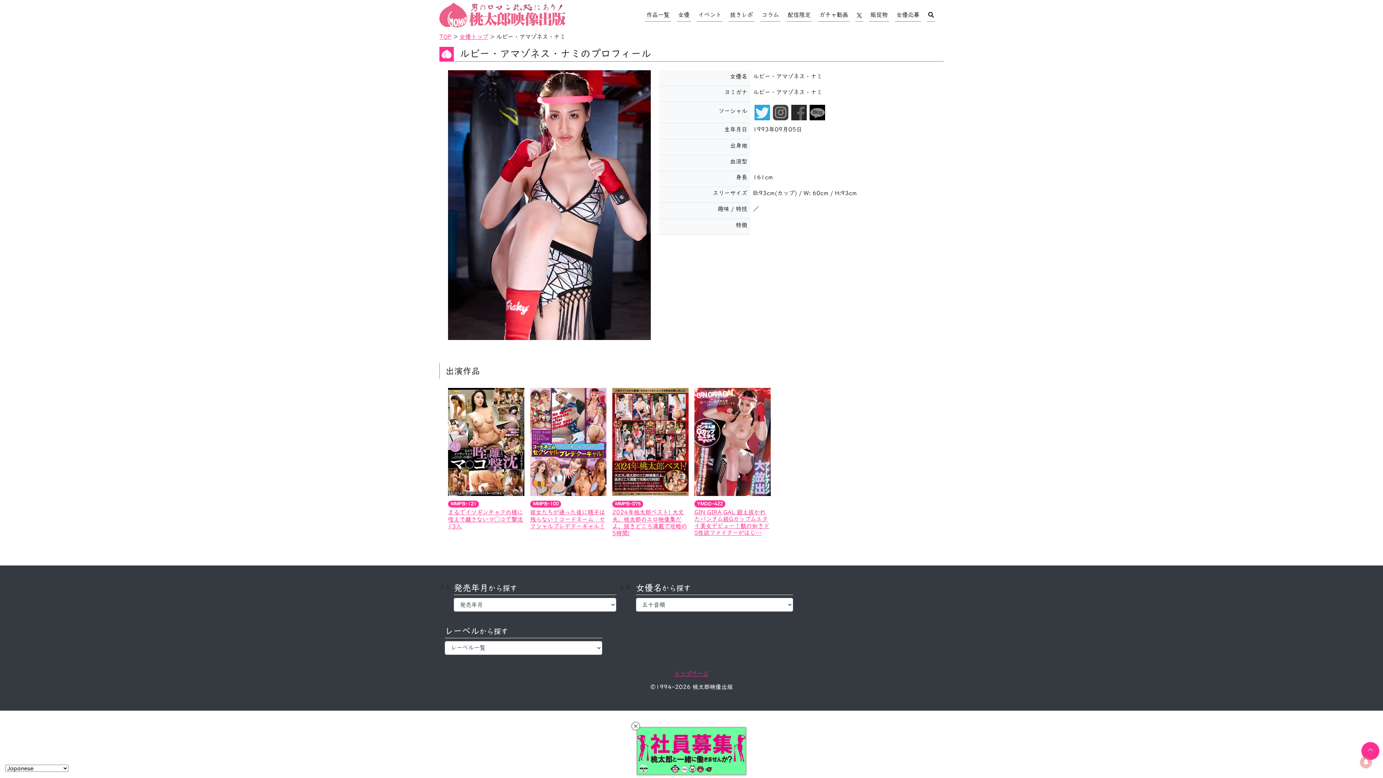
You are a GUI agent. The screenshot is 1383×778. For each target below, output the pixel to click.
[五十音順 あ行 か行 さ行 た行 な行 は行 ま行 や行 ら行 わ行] (714, 605)
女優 (684, 15)
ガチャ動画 (833, 15)
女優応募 (907, 15)
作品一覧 (658, 15)
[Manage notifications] (1366, 762)
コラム (770, 15)
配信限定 (799, 15)
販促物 (879, 15)
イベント (709, 15)
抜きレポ (741, 15)
